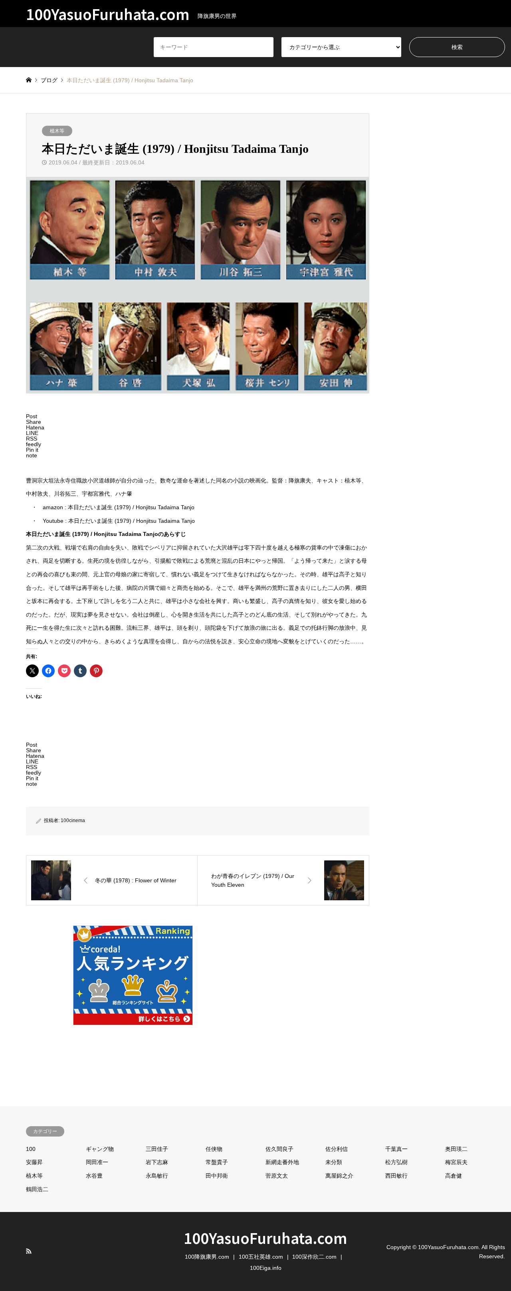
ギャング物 (100, 1149)
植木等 (57, 131)
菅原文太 (276, 1175)
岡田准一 (97, 1162)
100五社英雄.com (261, 1256)
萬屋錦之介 (339, 1175)
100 (31, 1149)
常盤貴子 (217, 1162)
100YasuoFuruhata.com (265, 1237)
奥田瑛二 (456, 1149)
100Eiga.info (265, 1268)
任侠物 (214, 1149)
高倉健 (453, 1175)
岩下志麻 (157, 1162)
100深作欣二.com (314, 1256)
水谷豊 (94, 1175)
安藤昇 (34, 1162)
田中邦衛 (217, 1175)
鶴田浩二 (37, 1189)
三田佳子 (157, 1149)
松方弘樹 (396, 1162)
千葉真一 (396, 1149)
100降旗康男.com (207, 1256)
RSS (29, 1251)
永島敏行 (157, 1175)
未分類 (333, 1162)
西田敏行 (396, 1175)
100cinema (73, 820)
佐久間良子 (279, 1149)
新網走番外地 (282, 1162)
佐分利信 (336, 1149)
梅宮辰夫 (456, 1162)
